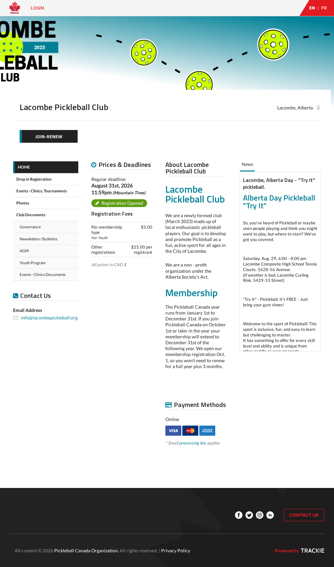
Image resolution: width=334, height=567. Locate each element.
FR (324, 8)
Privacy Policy (175, 550)
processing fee (192, 443)
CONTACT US (304, 515)
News (247, 164)
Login (37, 8)
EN (312, 8)
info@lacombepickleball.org (49, 317)
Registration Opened (122, 203)
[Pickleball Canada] (14, 11)
